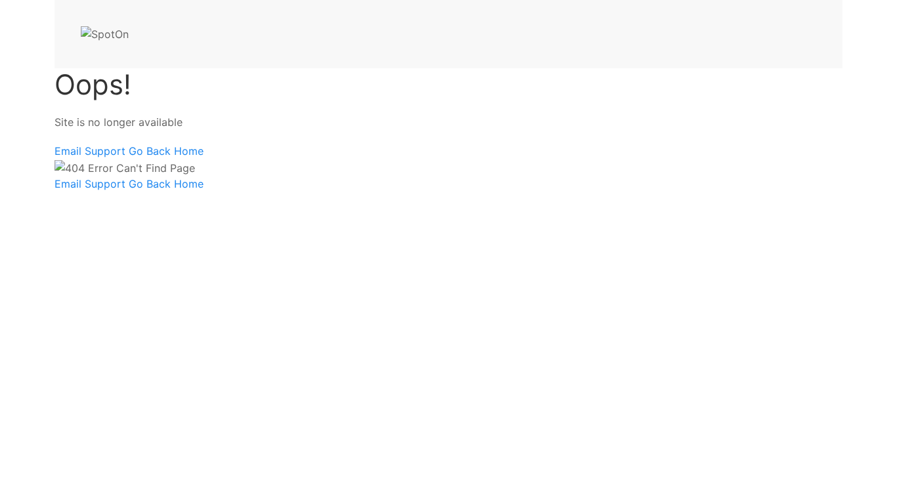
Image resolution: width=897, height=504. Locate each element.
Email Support (92, 151)
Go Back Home (166, 151)
